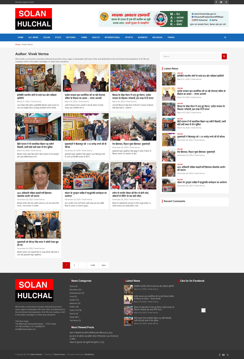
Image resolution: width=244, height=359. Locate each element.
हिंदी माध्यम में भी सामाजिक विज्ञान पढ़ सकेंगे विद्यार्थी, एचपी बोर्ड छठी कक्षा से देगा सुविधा (35, 145)
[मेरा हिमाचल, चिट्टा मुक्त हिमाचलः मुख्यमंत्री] (133, 127)
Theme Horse (59, 354)
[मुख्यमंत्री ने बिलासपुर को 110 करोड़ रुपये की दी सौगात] (86, 127)
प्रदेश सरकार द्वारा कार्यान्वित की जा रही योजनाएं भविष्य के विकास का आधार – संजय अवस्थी (85, 97)
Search (224, 56)
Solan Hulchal (36, 354)
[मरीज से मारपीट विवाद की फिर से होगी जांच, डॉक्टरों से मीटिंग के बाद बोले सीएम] (133, 176)
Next (104, 265)
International (112, 37)
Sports (129, 37)
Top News (74, 320)
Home (20, 37)
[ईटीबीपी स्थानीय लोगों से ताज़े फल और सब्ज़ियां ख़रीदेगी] (38, 78)
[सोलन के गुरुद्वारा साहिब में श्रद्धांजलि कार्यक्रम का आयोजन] (86, 176)
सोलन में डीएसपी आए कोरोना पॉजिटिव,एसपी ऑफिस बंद (88, 333)
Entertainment (75, 293)
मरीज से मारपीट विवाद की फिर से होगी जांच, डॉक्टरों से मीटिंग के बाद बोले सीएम (130, 195)
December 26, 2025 (72, 151)
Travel (171, 37)
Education (74, 290)
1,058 (92, 265)
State (58, 37)
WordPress (89, 354)
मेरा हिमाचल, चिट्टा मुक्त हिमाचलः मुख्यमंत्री (131, 143)
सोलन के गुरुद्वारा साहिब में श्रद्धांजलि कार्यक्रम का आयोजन (202, 182)
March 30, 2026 (71, 102)
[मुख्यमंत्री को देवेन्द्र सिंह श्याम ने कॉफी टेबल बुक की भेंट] (38, 225)
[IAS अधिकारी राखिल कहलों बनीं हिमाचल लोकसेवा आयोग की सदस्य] (38, 176)
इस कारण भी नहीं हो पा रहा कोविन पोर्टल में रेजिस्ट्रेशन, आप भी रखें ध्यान (94, 336)
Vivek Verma (36, 102)
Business (142, 37)
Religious (157, 37)
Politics (73, 307)
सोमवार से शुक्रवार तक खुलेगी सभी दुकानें (84, 342)
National (71, 37)
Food (72, 296)
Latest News (171, 68)
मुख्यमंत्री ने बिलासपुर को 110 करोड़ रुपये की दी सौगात (201, 136)
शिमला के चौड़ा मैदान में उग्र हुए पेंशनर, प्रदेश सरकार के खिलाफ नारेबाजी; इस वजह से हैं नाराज (132, 97)
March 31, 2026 (23, 102)
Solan (46, 37)
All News (33, 37)
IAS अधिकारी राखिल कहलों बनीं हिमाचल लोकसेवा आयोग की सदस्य (34, 195)
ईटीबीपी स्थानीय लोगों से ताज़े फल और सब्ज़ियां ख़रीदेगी (200, 75)
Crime (84, 37)
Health (96, 37)
